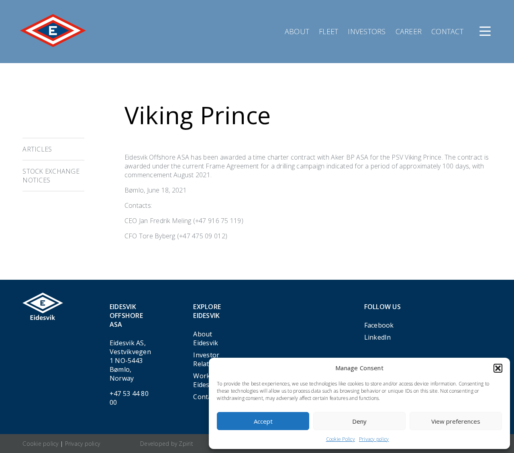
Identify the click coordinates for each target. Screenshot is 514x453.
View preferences (455, 421)
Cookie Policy (340, 439)
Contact (447, 31)
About (297, 31)
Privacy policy (374, 439)
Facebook (379, 325)
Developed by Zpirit (166, 443)
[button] (498, 368)
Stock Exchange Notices (51, 175)
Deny (359, 421)
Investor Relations (207, 359)
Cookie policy (40, 443)
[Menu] (485, 31)
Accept (263, 421)
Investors (367, 31)
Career (409, 31)
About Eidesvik (205, 338)
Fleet (328, 31)
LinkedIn (377, 337)
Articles (37, 149)
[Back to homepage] (53, 44)
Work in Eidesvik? (207, 380)
